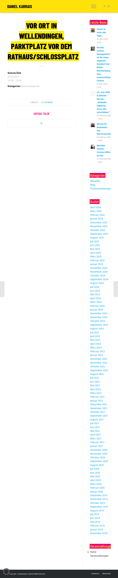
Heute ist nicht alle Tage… (101, 32)
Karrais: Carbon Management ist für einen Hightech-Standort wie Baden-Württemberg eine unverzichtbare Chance (104, 64)
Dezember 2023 (98, 313)
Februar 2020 (97, 487)
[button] (6, 571)
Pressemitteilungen (101, 188)
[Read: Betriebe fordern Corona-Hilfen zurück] (92, 146)
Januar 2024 (96, 309)
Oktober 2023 (97, 321)
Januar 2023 (96, 355)
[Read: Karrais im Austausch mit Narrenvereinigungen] (92, 125)
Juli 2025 (94, 241)
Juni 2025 (95, 245)
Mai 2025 (95, 249)
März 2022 (96, 393)
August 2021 (97, 419)
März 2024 (96, 302)
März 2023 (96, 347)
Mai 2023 (95, 339)
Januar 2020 (96, 491)
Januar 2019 (96, 529)
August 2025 (97, 237)
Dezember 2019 (98, 495)
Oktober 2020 (97, 457)
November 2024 (98, 271)
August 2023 (97, 328)
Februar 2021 (97, 442)
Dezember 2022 (98, 358)
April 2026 (95, 207)
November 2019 (98, 499)
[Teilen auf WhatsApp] (41, 123)
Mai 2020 (95, 476)
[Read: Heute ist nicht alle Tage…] (92, 30)
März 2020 (96, 484)
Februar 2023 (97, 351)
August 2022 (97, 374)
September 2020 (99, 461)
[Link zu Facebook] (104, 6)
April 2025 (95, 252)
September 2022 (99, 370)
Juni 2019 (95, 518)
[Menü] (93, 6)
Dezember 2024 (98, 268)
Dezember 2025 (98, 222)
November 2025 (98, 226)
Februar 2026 (97, 214)
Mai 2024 (95, 294)
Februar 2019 (97, 525)
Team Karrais (48, 102)
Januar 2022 (96, 400)
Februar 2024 (97, 305)
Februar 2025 (97, 260)
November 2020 (98, 453)
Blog (92, 184)
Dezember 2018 (98, 533)
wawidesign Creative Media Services (31, 574)
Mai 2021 (95, 430)
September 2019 (99, 506)
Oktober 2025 (97, 230)
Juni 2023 (95, 336)
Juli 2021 (94, 423)
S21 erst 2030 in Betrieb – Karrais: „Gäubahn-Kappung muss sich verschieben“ (103, 102)
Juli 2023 (94, 332)
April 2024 (95, 298)
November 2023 (98, 317)
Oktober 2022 (97, 366)
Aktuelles (95, 181)
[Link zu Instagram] (108, 6)
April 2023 (95, 343)
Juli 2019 (94, 514)
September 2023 (99, 324)
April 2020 (95, 480)
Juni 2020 (95, 472)
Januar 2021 (96, 446)
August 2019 (97, 510)
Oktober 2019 (97, 503)
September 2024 (99, 279)
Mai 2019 (95, 521)
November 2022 (98, 362)
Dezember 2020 (98, 449)
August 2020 (97, 465)
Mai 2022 (95, 385)
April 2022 (95, 389)
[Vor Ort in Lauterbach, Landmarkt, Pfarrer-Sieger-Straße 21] (2, 289)
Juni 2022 (95, 381)
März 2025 (96, 256)
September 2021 (99, 415)
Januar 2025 (96, 264)
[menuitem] (93, 6)
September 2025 (99, 233)
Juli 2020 (94, 468)
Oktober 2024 (97, 275)
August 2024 (97, 283)
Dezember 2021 (98, 404)
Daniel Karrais (19, 6)
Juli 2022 (94, 377)
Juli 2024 (94, 286)
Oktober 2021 (97, 412)
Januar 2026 (96, 218)
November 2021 (98, 408)
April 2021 (95, 434)
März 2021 (96, 438)
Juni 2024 (95, 290)
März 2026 (96, 211)
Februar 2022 (97, 396)
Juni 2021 (95, 427)
